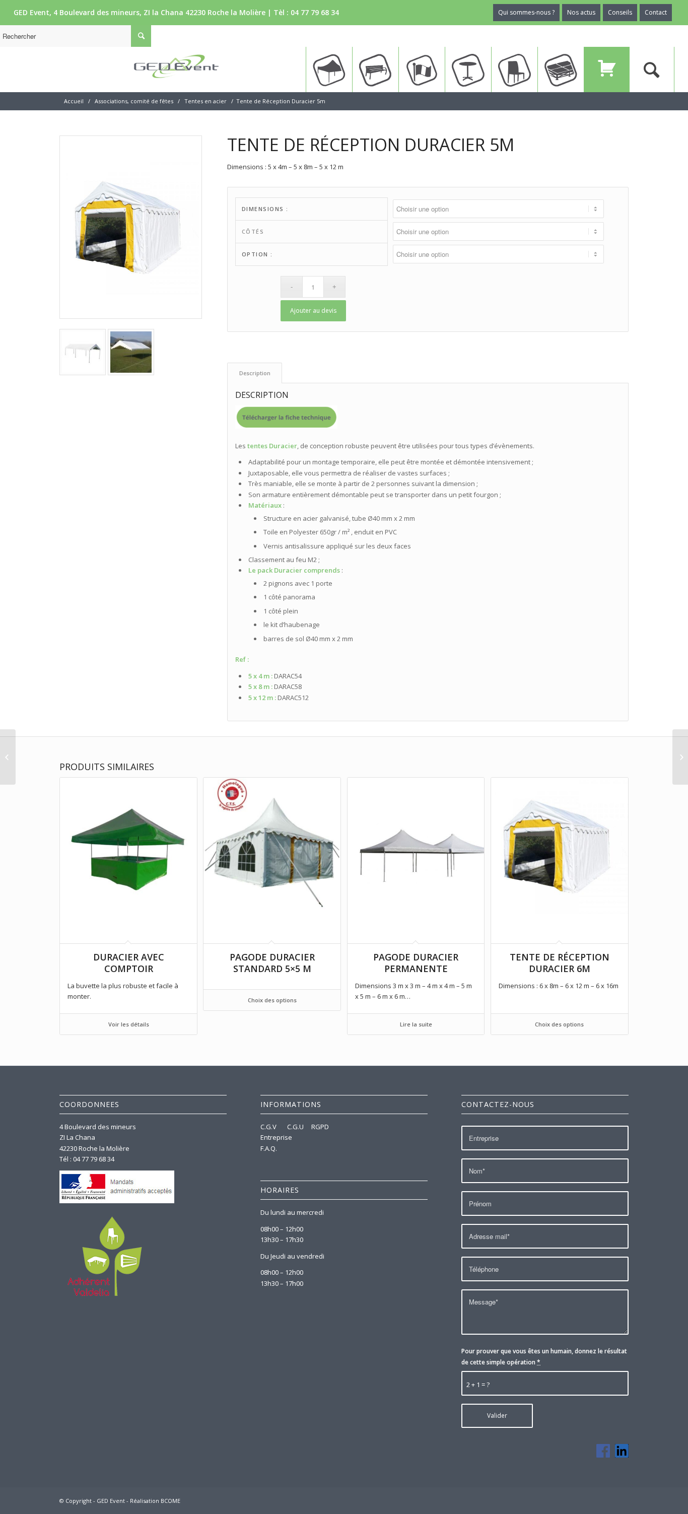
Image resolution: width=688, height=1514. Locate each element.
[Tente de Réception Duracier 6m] (680, 757)
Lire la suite (416, 1024)
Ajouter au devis (313, 310)
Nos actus (581, 12)
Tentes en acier (205, 101)
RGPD (320, 1126)
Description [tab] (255, 373)
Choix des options (272, 1000)
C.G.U (295, 1126)
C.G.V (269, 1126)
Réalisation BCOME (155, 1500)
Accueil (74, 101)
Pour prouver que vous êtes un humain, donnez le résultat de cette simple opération (544, 1356)
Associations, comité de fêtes (134, 101)
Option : (257, 254)
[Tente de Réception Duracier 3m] (8, 757)
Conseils (620, 12)
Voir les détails (128, 1024)
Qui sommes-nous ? (526, 12)
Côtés (253, 231)
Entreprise (276, 1137)
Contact (656, 12)
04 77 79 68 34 (315, 12)
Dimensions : (265, 209)
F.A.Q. (268, 1148)
